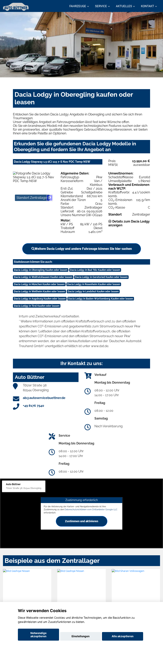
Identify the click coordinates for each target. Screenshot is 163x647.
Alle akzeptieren (122, 636)
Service (101, 6)
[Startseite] (16, 6)
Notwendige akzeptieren (38, 634)
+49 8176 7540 (33, 406)
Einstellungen (80, 636)
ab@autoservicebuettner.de (44, 398)
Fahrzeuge (77, 6)
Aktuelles (124, 6)
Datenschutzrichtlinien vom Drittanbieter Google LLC (91, 509)
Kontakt (147, 6)
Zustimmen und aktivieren (81, 521)
